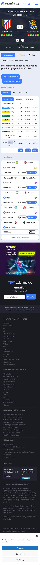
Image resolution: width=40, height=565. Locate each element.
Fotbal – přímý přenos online (12, 417)
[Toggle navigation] (36, 4)
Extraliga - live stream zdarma (13, 422)
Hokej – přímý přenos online (12, 419)
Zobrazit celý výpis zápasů (20, 238)
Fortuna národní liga (9, 402)
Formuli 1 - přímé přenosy (11, 432)
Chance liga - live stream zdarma (14, 425)
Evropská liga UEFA (9, 379)
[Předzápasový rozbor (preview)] (35, 167)
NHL (4, 328)
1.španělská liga (29, 47)
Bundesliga (6, 389)
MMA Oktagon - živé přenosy (13, 430)
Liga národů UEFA (9, 382)
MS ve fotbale (7, 374)
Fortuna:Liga (7, 400)
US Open (6, 344)
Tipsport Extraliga (9, 333)
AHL (4, 331)
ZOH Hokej (6, 323)
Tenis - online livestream (11, 427)
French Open (7, 341)
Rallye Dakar (7, 362)
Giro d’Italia (6, 357)
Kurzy (34, 55)
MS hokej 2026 (8, 326)
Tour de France (8, 352)
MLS (4, 349)
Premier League (8, 387)
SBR (20, 92)
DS (27, 92)
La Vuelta (6, 354)
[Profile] (29, 3)
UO (14, 92)
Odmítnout (20, 554)
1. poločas (19, 99)
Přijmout (20, 548)
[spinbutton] (11, 142)
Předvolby (20, 560)
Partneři (23, 531)
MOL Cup (6, 405)
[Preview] (35, 167)
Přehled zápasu (8, 55)
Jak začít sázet (8, 444)
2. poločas (29, 99)
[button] (37, 536)
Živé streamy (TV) (9, 457)
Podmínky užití (11, 528)
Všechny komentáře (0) (12, 81)
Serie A (5, 395)
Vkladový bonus (27, 469)
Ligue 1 (5, 397)
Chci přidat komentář (10, 77)
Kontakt (14, 531)
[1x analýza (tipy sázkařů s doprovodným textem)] (35, 182)
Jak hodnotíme (7, 531)
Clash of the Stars (9, 365)
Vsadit (20, 150)
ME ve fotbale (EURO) (10, 376)
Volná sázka (8, 469)
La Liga (20, 44)
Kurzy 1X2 (6, 92)
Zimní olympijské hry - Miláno (13, 414)
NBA (4, 346)
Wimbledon (6, 339)
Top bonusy (7, 463)
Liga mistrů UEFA (8, 384)
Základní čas (8, 99)
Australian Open (8, 336)
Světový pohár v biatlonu (11, 359)
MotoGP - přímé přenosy (11, 435)
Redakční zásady (31, 528)
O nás (9, 519)
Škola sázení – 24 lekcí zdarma (13, 447)
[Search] (24, 4)
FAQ (19, 531)
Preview (22, 55)
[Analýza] (36, 182)
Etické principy (21, 528)
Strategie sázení (8, 449)
